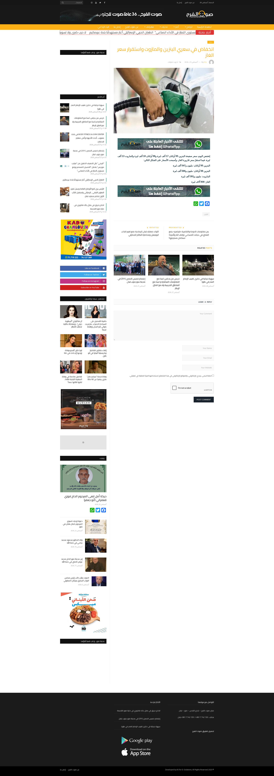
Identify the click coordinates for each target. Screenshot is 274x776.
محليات (164, 27)
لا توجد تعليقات (173, 62)
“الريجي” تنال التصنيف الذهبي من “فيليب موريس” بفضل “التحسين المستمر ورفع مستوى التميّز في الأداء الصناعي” (88, 167)
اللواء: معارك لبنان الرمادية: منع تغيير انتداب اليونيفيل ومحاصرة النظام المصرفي (140, 233)
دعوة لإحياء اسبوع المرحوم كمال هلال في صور (72, 524)
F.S (205, 62)
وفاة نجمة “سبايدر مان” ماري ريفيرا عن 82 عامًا (96, 378)
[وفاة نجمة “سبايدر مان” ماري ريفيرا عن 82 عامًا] (96, 366)
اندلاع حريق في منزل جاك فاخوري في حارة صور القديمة (138, 710)
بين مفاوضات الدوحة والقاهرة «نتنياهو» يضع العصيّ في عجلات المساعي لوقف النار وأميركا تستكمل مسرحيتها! (189, 234)
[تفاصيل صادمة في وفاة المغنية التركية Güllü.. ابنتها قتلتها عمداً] (71, 366)
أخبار (177, 27)
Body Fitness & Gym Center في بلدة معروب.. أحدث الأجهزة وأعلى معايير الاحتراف (87, 138)
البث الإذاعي (103, 27)
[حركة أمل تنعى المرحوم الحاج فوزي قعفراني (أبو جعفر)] (83, 478)
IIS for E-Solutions (184, 769)
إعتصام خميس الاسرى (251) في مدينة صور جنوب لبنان (131, 280)
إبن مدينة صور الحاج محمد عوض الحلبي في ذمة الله (71, 560)
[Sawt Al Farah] (199, 14)
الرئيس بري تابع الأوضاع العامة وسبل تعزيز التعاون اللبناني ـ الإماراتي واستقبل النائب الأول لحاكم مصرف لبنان (87, 192)
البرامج (189, 27)
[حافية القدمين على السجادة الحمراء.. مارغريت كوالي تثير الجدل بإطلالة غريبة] (96, 311)
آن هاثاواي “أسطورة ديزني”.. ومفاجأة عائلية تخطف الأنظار (72, 324)
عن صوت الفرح (190, 2)
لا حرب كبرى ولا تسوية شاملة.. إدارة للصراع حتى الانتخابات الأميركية (92, 32)
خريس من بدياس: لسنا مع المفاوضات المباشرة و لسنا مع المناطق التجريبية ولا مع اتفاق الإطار (166, 283)
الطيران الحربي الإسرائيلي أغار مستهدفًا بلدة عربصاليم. (167, 32)
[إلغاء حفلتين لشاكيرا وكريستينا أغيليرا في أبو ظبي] (96, 340)
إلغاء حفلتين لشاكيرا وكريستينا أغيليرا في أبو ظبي (97, 353)
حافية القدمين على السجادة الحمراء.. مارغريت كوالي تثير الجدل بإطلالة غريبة (95, 325)
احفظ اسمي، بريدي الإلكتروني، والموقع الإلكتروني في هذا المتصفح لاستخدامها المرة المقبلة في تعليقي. (170, 375)
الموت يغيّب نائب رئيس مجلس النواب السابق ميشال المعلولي (76, 579)
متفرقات (150, 27)
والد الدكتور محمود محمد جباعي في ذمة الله (71, 541)
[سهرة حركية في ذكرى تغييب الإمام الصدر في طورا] (198, 265)
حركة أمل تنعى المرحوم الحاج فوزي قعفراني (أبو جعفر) (85, 498)
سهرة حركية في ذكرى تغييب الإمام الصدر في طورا (198, 280)
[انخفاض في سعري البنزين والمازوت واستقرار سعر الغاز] (164, 133)
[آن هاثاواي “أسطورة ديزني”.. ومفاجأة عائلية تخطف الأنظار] (71, 311)
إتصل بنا (179, 2)
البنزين (206, 214)
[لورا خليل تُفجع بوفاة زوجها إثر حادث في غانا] (71, 340)
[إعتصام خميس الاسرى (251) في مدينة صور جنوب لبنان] (129, 265)
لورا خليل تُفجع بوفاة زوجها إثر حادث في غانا (73, 351)
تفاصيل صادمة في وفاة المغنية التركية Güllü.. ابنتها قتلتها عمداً (72, 379)
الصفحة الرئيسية (204, 27)
